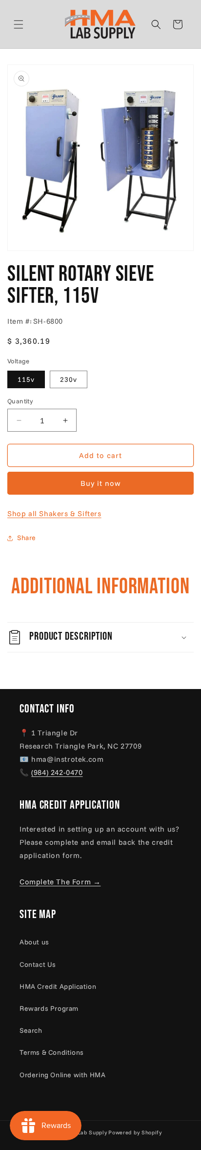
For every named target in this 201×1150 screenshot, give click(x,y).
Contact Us (38, 964)
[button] (30, 24)
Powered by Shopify (135, 1132)
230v (68, 379)
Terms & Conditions (52, 1052)
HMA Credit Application (58, 986)
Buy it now (100, 483)
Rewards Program (49, 1008)
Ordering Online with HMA (62, 1074)
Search (31, 1030)
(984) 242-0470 (56, 772)
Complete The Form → (60, 881)
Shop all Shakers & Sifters (54, 513)
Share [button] (26, 537)
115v (26, 379)
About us (34, 942)
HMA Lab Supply (84, 1132)
